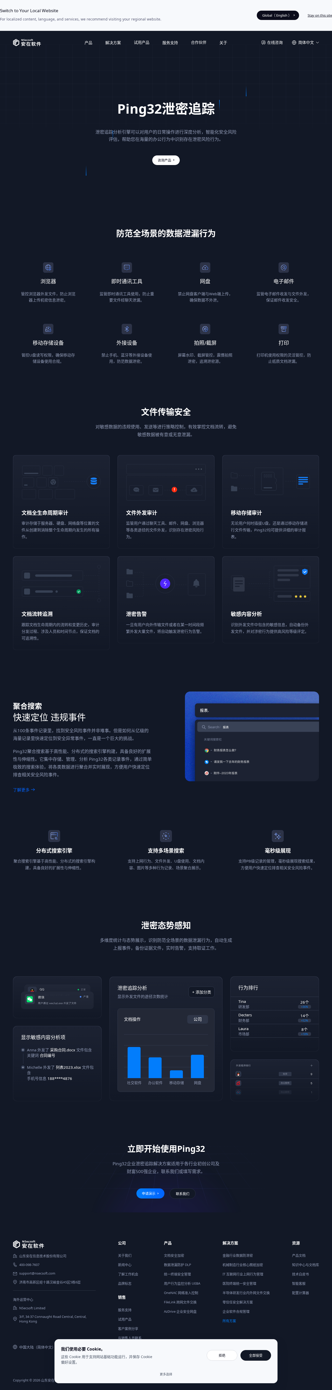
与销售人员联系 (130, 1338)
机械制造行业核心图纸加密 (243, 1264)
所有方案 (229, 1320)
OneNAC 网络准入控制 (181, 1292)
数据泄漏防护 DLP (177, 1264)
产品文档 (299, 1255)
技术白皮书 (300, 1274)
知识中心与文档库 (305, 1264)
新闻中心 (125, 1264)
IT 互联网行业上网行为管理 (243, 1274)
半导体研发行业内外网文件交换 (246, 1292)
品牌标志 (125, 1283)
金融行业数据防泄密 (238, 1255)
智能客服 (299, 1283)
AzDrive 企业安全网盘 (180, 1311)
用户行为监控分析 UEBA (182, 1283)
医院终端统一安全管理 (239, 1283)
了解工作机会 (128, 1274)
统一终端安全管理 (177, 1274)
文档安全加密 (174, 1255)
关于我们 (125, 1255)
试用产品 (141, 42)
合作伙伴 (198, 42)
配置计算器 (300, 1292)
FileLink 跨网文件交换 (180, 1302)
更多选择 (166, 1374)
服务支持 (125, 1309)
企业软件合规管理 (236, 1311)
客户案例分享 (128, 1328)
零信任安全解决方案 (238, 1302)
